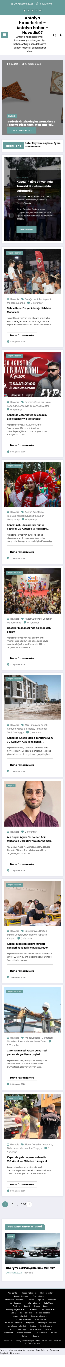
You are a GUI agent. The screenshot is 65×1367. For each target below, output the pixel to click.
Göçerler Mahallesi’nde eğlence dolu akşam (29, 629)
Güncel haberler (41, 1306)
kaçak (44, 724)
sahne (21, 302)
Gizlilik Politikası (24, 1332)
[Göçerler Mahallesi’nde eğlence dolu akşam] (32, 590)
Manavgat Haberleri (47, 1322)
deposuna (47, 1144)
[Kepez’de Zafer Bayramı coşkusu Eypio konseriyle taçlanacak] (32, 374)
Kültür (40, 515)
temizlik (20, 203)
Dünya (12, 115)
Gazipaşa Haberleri (21, 1306)
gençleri (18, 934)
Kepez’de (12, 405)
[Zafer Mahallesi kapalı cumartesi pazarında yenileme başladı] (32, 1009)
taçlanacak (36, 405)
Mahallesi (12, 302)
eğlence (37, 618)
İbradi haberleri (48, 1309)
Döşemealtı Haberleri (14, 1299)
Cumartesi (47, 1037)
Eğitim (41, 1299)
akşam (28, 618)
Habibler (37, 299)
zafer (46, 405)
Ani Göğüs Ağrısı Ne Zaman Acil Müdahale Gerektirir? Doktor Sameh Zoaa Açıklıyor (29, 839)
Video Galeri (35, 1329)
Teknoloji (22, 1329)
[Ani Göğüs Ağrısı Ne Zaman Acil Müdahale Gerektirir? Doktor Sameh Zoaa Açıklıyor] (32, 803)
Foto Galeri (49, 1302)
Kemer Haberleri (43, 1312)
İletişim (25, 1335)
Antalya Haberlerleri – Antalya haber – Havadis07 (32, 25)
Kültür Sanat (40, 1319)
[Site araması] (54, 35)
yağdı (21, 732)
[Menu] (4, 35)
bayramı (29, 402)
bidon (28, 1144)
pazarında (23, 1041)
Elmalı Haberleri (15, 1302)
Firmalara (35, 724)
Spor (12, 1329)
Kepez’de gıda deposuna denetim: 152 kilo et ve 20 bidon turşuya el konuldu (28, 1159)
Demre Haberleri (40, 1296)
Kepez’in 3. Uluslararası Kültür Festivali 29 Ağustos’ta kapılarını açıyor (27, 527)
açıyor (28, 511)
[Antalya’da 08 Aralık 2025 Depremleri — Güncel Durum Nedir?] (33, 97)
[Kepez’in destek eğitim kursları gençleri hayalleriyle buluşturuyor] (32, 903)
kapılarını (21, 515)
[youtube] (40, 10)
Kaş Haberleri (26, 1312)
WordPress (37, 1340)
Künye (54, 1332)
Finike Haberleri (33, 1302)
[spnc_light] (61, 35)
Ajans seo (15, 1352)
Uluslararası (13, 519)
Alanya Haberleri (21, 1296)
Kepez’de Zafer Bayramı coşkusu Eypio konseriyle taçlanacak (27, 416)
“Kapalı (28, 1037)
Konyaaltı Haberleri (39, 1315)
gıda (9, 1148)
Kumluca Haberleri (13, 1322)
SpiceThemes (34, 1343)
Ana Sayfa (12, 1292)
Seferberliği (42, 200)
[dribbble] (32, 10)
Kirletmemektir (30, 200)
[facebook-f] (24, 10)
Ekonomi (52, 1299)
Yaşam (11, 785)
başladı (37, 1037)
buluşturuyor (31, 930)
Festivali (11, 515)
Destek (43, 930)
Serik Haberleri (46, 1325)
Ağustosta (38, 511)
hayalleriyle (30, 934)
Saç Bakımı (42, 1349)
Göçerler (47, 618)
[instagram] (36, 10)
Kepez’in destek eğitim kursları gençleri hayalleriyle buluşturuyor (27, 945)
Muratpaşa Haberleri (17, 1325)
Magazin (30, 1322)
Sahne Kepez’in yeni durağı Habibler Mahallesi (29, 310)
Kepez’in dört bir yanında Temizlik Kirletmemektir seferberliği (34, 186)
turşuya (37, 1148)
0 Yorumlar (36, 302)
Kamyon (11, 728)
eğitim (10, 934)
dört (51, 196)
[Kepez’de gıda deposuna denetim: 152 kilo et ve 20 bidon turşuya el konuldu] (32, 1116)
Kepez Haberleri (22, 177)
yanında (27, 203)
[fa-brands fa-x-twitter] (28, 10)
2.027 (23, 1204)
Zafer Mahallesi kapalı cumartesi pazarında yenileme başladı (27, 1052)
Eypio (47, 402)
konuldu (28, 1148)
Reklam (36, 1335)
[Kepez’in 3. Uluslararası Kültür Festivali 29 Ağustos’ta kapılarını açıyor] (32, 484)
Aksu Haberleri (46, 1292)
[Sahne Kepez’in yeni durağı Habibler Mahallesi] (32, 271)
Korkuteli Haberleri (23, 1319)
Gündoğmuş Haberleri (15, 1309)
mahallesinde (14, 622)
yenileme (35, 1041)
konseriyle (23, 405)
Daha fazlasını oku (22, 130)
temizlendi (41, 728)
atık (27, 724)
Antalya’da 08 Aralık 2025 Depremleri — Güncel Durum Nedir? (34, 123)
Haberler (33, 1309)
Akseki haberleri (29, 1292)
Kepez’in (20, 200)
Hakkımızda (41, 1332)
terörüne (12, 732)
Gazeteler (8, 1332)
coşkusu (39, 402)
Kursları (11, 938)
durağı (28, 299)
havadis (14, 64)
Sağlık (33, 1325)
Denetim (36, 1144)
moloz (31, 728)
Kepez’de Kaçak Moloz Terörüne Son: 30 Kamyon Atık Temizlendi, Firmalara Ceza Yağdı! (30, 740)
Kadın (13, 1312)
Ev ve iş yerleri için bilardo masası (17, 1349)
